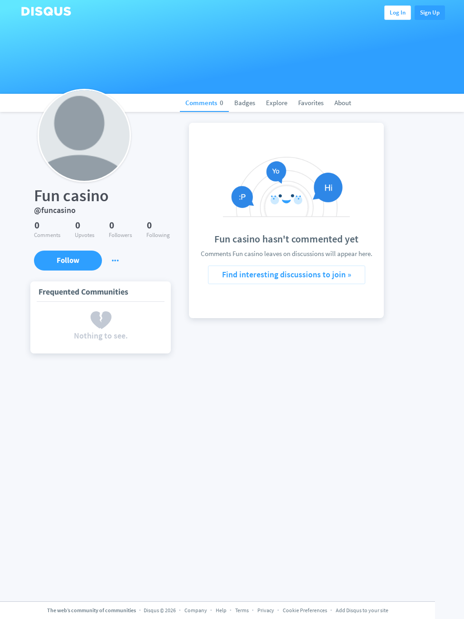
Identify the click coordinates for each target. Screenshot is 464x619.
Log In (398, 12)
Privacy (265, 610)
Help (221, 610)
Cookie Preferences (305, 610)
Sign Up (430, 12)
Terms (242, 610)
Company (195, 610)
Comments (204, 102)
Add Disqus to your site (362, 610)
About (342, 102)
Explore (276, 102)
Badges (244, 102)
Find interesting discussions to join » (286, 274)
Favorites (311, 102)
